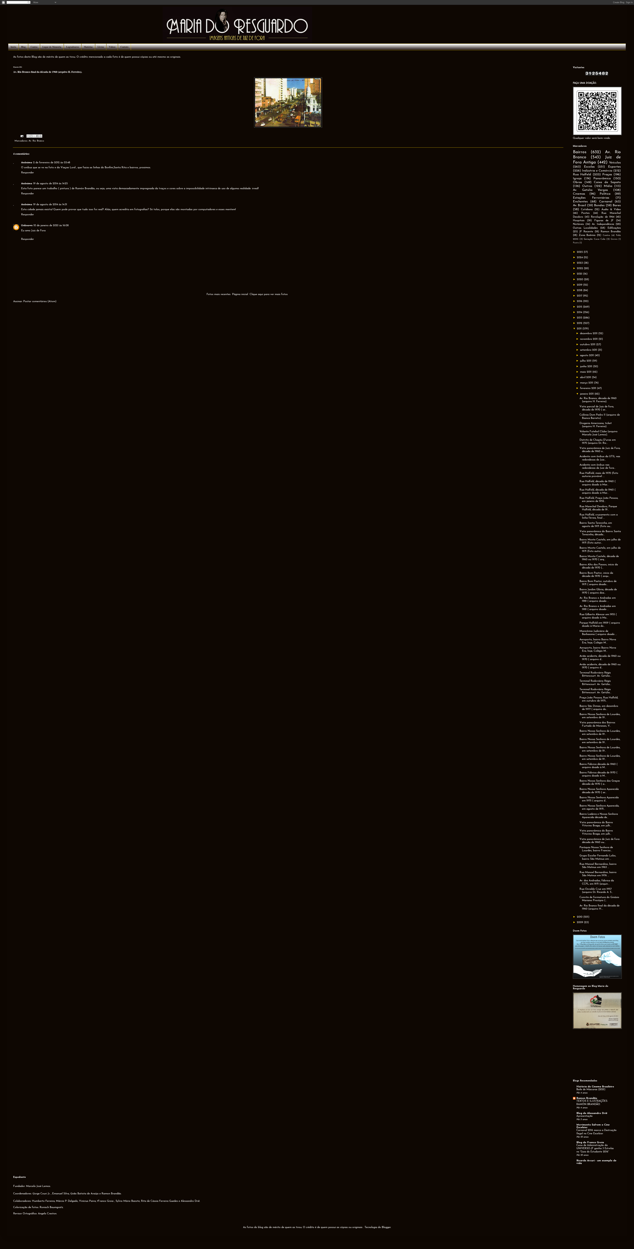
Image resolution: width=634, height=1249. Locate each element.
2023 (580, 263)
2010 (580, 917)
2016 (580, 301)
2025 (580, 252)
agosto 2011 (587, 355)
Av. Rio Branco (36, 141)
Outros (587, 186)
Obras (577, 182)
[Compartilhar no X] (34, 136)
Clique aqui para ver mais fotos (269, 294)
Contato (124, 47)
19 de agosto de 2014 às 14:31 (50, 204)
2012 (580, 323)
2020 (580, 279)
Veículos (615, 162)
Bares (617, 205)
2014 (580, 312)
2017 (580, 296)
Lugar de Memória (51, 47)
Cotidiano (587, 209)
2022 (580, 268)
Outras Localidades (585, 228)
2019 (580, 285)
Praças (607, 174)
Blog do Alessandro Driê (591, 1113)
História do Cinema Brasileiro (595, 1086)
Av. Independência (603, 224)
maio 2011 (586, 372)
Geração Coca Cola (594, 239)
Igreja (577, 178)
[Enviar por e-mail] (28, 136)
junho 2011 (586, 366)
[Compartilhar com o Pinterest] (40, 136)
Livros (101, 47)
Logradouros (72, 47)
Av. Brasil (579, 205)
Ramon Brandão (611, 231)
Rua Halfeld (582, 174)
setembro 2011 (589, 350)
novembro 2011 (589, 339)
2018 (580, 290)
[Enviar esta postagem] (21, 136)
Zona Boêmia (587, 235)
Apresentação (584, 1116)
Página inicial (240, 294)
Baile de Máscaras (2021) (590, 1089)
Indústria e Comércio (597, 170)
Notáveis (578, 224)
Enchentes (580, 201)
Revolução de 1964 (602, 217)
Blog (23, 47)
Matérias (88, 47)
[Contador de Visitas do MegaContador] (596, 75)
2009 (580, 922)
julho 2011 (586, 361)
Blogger (386, 1227)
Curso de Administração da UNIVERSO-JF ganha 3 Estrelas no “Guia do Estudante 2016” (595, 1148)
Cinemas (579, 193)
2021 (580, 274)
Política (605, 193)
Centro (606, 235)
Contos (34, 47)
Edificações (614, 228)
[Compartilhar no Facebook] (37, 136)
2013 (580, 318)
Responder (27, 172)
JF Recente (586, 231)
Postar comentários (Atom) (39, 301)
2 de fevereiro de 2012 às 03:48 (51, 162)
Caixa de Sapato (607, 182)
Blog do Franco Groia (590, 1142)
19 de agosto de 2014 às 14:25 (50, 183)
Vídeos (112, 47)
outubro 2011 (588, 344)
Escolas (589, 166)
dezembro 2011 (589, 333)
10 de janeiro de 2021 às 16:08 (51, 225)
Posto (576, 243)
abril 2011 (586, 377)
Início (13, 47)
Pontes (585, 213)
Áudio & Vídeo (611, 209)
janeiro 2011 (587, 394)
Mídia (608, 186)
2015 (580, 307)
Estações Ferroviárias (591, 197)
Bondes (599, 205)
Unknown (27, 225)
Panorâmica (602, 178)
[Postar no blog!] (31, 136)
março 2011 (587, 383)
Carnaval (605, 201)
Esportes (614, 166)
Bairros (579, 152)
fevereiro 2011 (588, 388)
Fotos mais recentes (218, 294)
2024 (580, 257)
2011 (579, 328)
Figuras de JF (604, 220)
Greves (614, 239)
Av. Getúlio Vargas (590, 190)
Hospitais (578, 220)
